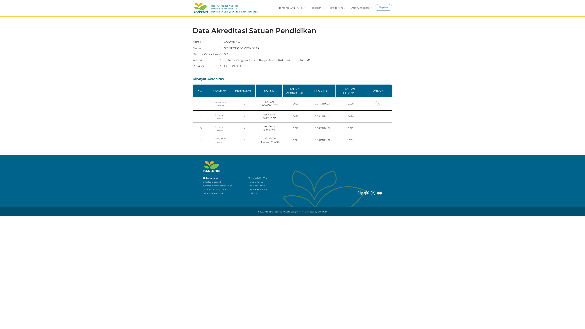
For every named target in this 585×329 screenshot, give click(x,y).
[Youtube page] (379, 193)
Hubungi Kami (210, 178)
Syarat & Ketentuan (258, 189)
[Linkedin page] (373, 193)
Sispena (383, 7)
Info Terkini (336, 7)
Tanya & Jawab (255, 182)
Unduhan (253, 193)
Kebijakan (316, 7)
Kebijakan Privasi (256, 185)
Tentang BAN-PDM (290, 7)
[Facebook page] (366, 193)
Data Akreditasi (360, 7)
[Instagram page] (360, 193)
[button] (379, 106)
